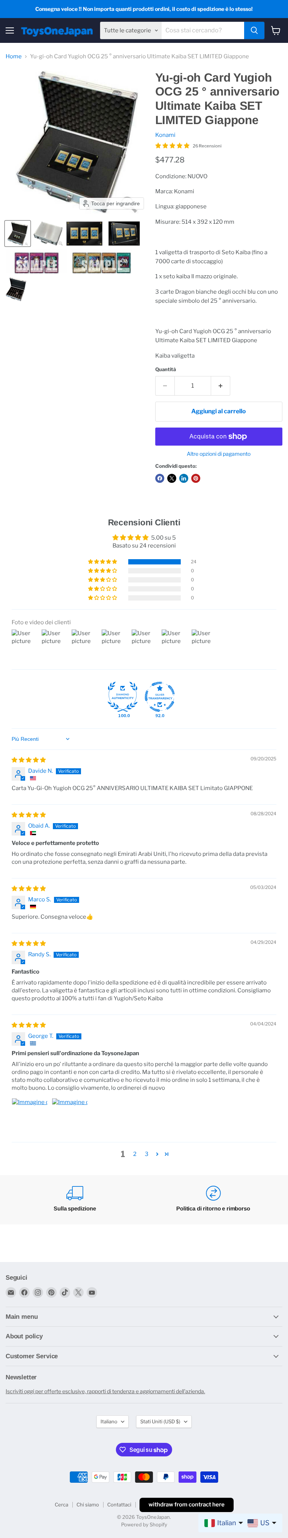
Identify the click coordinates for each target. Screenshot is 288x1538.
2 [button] (134, 1154)
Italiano (108, 1421)
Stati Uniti (160, 1421)
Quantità (165, 369)
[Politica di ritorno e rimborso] (213, 1200)
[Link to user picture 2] (70, 1116)
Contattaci (119, 1505)
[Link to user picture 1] (30, 1116)
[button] (17, 233)
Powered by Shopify (144, 1524)
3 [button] (146, 1154)
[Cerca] (254, 30)
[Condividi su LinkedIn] (183, 478)
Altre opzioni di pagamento (218, 454)
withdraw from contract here (186, 1504)
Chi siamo (87, 1505)
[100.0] (123, 697)
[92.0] (160, 697)
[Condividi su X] (171, 478)
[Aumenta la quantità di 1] (220, 386)
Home (14, 56)
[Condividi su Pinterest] (195, 478)
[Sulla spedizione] (74, 1200)
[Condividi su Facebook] (159, 478)
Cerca (61, 1505)
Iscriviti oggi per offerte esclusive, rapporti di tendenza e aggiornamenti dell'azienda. (105, 1391)
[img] (29, 760)
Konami (165, 135)
